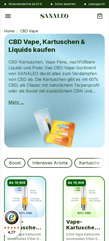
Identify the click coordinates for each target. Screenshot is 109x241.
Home (9, 31)
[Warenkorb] (101, 16)
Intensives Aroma (49, 162)
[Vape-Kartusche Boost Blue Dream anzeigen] (25, 197)
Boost (15, 162)
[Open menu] (8, 16)
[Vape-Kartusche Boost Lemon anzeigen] (83, 197)
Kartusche (89, 162)
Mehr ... (16, 102)
